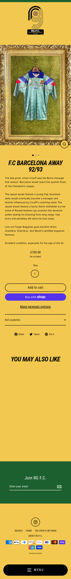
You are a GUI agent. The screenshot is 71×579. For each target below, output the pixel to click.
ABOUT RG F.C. (35, 535)
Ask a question (12, 319)
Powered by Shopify (35, 553)
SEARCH (19, 530)
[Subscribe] (58, 486)
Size (35, 265)
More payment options (35, 307)
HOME (29, 530)
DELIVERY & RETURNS (45, 530)
